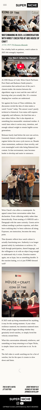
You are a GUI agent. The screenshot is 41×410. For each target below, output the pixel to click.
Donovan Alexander (21, 45)
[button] (5, 5)
